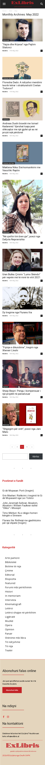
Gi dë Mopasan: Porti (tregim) (18, 490)
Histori (9, 591)
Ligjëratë (10, 616)
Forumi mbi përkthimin (18, 587)
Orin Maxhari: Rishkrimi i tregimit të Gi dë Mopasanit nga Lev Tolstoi (22, 496)
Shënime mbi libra (8, 78)
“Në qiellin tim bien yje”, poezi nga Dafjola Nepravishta (21, 238)
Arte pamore (12, 558)
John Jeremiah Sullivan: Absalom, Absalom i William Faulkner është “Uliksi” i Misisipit (20, 505)
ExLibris (5, 51)
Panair (8, 633)
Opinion (5, 387)
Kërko (36, 456)
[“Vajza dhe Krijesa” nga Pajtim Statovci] (22, 30)
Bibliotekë (6, 40)
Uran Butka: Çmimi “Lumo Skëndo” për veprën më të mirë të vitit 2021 (21, 276)
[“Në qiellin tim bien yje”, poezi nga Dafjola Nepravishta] (22, 206)
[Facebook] (3, 717)
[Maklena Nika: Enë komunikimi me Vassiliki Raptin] (22, 153)
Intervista (6, 119)
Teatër (9, 650)
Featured (10, 583)
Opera (8, 625)
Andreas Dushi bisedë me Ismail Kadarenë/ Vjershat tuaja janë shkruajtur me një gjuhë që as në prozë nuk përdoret (20, 128)
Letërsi (9, 608)
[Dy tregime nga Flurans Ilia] (22, 298)
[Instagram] (8, 717)
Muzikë (9, 621)
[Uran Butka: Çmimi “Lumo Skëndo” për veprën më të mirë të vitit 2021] (22, 260)
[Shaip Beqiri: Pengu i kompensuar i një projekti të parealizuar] (22, 374)
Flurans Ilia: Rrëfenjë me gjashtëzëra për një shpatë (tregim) (21, 521)
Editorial (9, 574)
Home (4, 11)
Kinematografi (13, 604)
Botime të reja (13, 566)
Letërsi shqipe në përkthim (20, 612)
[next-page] (32, 447)
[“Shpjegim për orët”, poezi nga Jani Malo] (22, 414)
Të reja (9, 646)
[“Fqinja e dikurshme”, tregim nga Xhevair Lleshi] (22, 333)
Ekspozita (10, 579)
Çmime (5, 270)
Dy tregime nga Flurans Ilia (17, 312)
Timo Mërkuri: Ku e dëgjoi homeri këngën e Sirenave (20, 514)
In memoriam (13, 595)
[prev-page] (12, 447)
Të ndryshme (12, 642)
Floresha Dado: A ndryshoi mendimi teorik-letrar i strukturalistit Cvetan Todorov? (22, 85)
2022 (10, 11)
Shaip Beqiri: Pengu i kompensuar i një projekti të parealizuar (21, 392)
